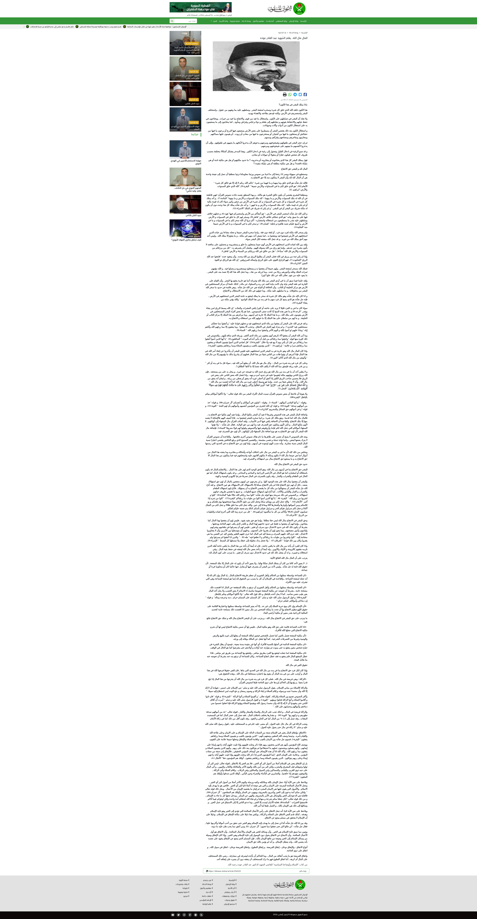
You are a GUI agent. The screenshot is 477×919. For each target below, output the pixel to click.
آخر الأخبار (231, 887)
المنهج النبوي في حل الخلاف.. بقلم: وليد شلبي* (187, 189)
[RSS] (201, 915)
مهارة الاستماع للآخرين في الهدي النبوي (186, 162)
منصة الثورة (183, 879)
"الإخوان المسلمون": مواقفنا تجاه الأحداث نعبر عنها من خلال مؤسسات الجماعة (281, 26)
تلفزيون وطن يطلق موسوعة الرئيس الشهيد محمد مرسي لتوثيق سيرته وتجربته (89, 26)
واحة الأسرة (223, 20)
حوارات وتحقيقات (228, 895)
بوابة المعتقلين (281, 20)
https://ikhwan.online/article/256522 (224, 870)
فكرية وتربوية (235, 20)
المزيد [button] (214, 20)
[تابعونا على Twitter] (178, 915)
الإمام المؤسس (205, 899)
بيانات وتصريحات (182, 883)
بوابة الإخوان (293, 20)
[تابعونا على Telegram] (196, 915)
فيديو (185, 895)
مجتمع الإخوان (229, 903)
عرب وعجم (207, 879)
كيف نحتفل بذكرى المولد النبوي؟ (186, 239)
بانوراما (185, 887)
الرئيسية (303, 20)
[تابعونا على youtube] (173, 915)
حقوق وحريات (230, 899)
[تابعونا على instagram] (184, 915)
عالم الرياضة (207, 903)
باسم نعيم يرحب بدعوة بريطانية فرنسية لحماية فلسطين (225, 26)
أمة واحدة (270, 20)
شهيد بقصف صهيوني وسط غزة (137, 26)
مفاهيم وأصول (258, 20)
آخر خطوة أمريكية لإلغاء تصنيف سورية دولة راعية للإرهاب (32, 26)
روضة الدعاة (246, 20)
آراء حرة (209, 891)
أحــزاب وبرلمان (229, 891)
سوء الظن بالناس (193, 215)
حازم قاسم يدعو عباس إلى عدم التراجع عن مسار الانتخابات (176, 26)
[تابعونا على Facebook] (190, 915)
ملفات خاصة (207, 895)
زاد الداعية (282, 32)
